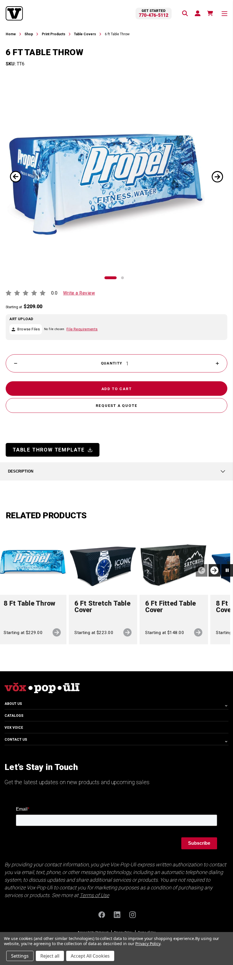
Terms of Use (94, 895)
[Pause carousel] (227, 570)
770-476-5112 (153, 15)
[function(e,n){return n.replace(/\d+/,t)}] (209, 13)
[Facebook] (101, 914)
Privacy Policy (147, 943)
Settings (20, 956)
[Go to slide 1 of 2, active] (111, 278)
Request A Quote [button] (117, 405)
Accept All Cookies (90, 956)
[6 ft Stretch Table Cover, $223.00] (103, 560)
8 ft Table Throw (29, 603)
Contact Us (16, 740)
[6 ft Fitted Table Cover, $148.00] (174, 560)
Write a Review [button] (79, 293)
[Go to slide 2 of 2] (122, 278)
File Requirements (82, 329)
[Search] (184, 13)
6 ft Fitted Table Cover (170, 607)
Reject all (49, 956)
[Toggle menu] (224, 13)
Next (217, 178)
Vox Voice (14, 728)
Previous (15, 178)
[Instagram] (132, 914)
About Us (13, 704)
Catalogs (14, 716)
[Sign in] (197, 13)
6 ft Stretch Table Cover (102, 607)
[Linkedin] (117, 914)
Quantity (111, 363)
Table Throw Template (49, 450)
